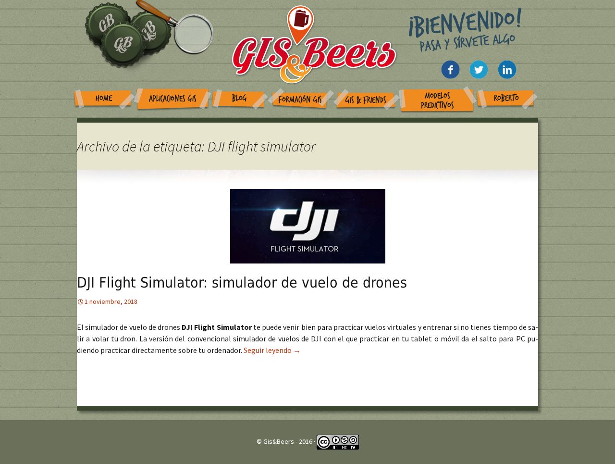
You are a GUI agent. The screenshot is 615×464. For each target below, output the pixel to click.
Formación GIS (300, 100)
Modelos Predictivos (437, 101)
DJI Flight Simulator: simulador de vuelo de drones (242, 282)
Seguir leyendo (272, 350)
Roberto (506, 98)
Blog (239, 98)
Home (104, 98)
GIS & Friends (365, 100)
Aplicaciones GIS (173, 99)
